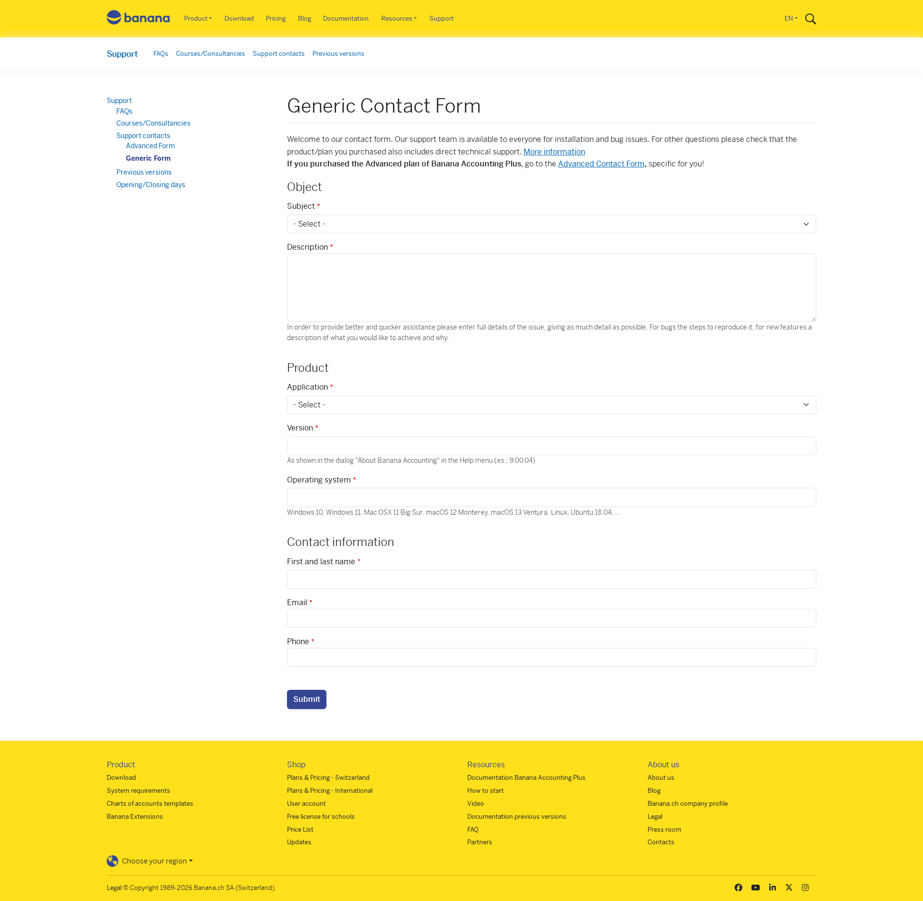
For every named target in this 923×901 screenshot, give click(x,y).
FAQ (473, 829)
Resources (396, 18)
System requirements (138, 791)
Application (307, 387)
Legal (655, 816)
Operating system (319, 480)
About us (661, 778)
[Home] (138, 19)
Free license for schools (321, 816)
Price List (300, 829)
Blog (304, 18)
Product (196, 18)
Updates (299, 842)
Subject (301, 206)
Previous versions (338, 54)
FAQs (160, 54)
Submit (306, 699)
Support (441, 18)
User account (306, 803)
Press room (664, 829)
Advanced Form (150, 145)
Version (300, 428)
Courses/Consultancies (210, 54)
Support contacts (279, 54)
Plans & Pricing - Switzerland (328, 778)
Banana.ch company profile (688, 803)
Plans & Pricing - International (330, 791)
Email (297, 602)
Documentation (346, 18)
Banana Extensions (135, 816)
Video (475, 803)
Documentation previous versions (516, 816)
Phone (298, 641)
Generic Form (148, 158)
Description (307, 247)
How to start (485, 791)
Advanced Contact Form (601, 164)
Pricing (276, 18)
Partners (479, 842)
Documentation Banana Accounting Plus (526, 778)
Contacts (661, 842)
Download (239, 18)
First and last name (321, 562)
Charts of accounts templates (150, 803)
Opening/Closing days (150, 184)
